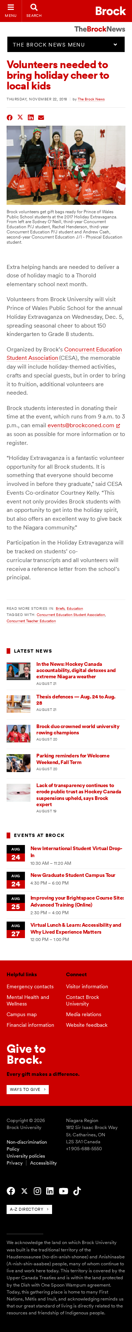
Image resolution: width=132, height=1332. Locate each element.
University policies (26, 1156)
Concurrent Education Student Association (71, 614)
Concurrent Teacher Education (31, 621)
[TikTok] (77, 1191)
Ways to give (25, 1089)
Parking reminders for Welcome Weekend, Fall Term (72, 758)
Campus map (22, 1014)
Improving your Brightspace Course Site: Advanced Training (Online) (77, 901)
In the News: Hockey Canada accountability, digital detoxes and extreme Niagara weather (76, 670)
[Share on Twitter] (20, 116)
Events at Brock (39, 835)
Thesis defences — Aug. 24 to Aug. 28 (75, 699)
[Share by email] (41, 116)
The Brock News (91, 99)
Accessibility (43, 1163)
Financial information (30, 1025)
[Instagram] (37, 1191)
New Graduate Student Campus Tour (72, 875)
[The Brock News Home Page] (99, 23)
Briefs (60, 608)
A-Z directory (26, 1209)
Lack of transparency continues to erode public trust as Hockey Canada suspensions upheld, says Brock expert (78, 795)
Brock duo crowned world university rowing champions (77, 729)
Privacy (15, 1163)
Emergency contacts (30, 986)
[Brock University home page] (110, 11)
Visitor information (87, 986)
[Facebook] (11, 1191)
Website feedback (86, 1025)
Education (75, 608)
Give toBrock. (26, 1054)
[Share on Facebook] (10, 116)
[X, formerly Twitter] (24, 1191)
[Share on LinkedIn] (31, 116)
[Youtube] (63, 1191)
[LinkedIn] (50, 1191)
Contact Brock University (82, 1000)
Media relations (83, 1014)
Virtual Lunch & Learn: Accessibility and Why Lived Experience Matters (75, 928)
